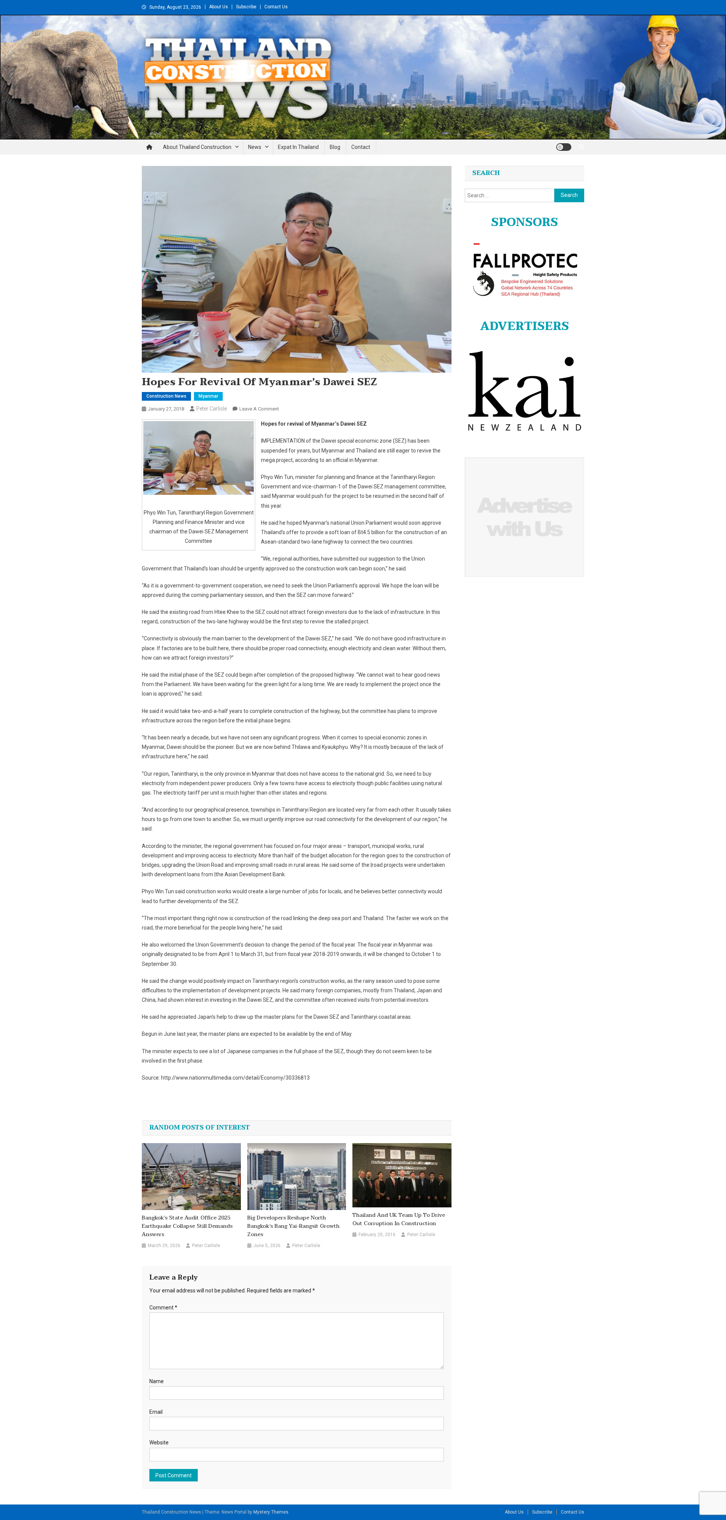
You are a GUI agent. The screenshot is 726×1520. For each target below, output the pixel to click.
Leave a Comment (259, 409)
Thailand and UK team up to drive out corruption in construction (398, 1219)
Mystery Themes (271, 1512)
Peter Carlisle (211, 409)
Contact (360, 147)
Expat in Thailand (298, 147)
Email (156, 1412)
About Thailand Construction (197, 147)
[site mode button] (563, 147)
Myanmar (208, 396)
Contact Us (276, 6)
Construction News (166, 396)
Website (159, 1442)
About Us (218, 6)
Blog (335, 147)
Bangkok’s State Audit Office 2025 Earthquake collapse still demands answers (187, 1226)
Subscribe (246, 6)
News (254, 147)
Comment (163, 1308)
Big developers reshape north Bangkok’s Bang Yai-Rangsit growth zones (293, 1226)
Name (156, 1381)
